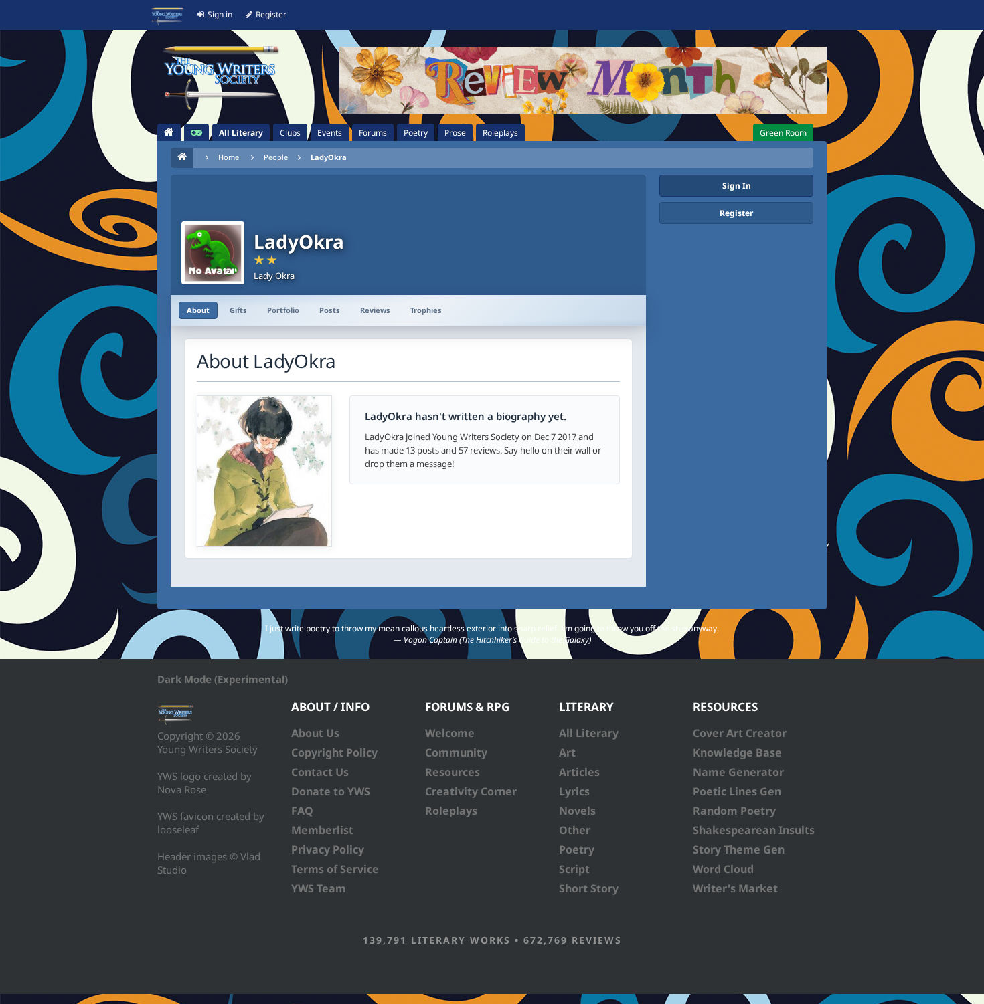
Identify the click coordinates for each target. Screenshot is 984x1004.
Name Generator (738, 772)
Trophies (426, 310)
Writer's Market (735, 888)
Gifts (238, 310)
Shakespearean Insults (754, 830)
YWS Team (318, 888)
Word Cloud (723, 869)
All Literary (589, 733)
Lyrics (574, 791)
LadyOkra (329, 157)
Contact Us (320, 772)
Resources (452, 772)
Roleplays (451, 810)
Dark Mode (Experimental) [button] (222, 679)
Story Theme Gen (739, 849)
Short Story (589, 888)
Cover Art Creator (740, 733)
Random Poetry (734, 810)
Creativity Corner (471, 791)
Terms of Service (335, 869)
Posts (329, 310)
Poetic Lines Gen (737, 791)
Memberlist (322, 830)
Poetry (576, 849)
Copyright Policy (334, 752)
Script (574, 869)
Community (456, 752)
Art (567, 752)
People (276, 157)
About (198, 310)
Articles (579, 772)
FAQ (302, 810)
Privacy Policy (327, 849)
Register (736, 213)
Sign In (736, 185)
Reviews (375, 310)
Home (228, 157)
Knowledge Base (737, 752)
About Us (315, 733)
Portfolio (283, 310)
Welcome (450, 733)
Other (574, 830)
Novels (577, 810)
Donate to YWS (330, 791)
